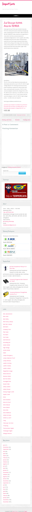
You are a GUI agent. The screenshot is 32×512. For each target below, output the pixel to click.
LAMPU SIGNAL (7, 366)
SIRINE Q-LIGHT (7, 418)
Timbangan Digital (7, 431)
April (4, 453)
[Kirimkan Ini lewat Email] (4, 110)
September (6, 449)
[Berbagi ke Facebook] (9, 110)
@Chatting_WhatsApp (8, 221)
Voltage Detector (7, 433)
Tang (4, 420)
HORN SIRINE (6, 350)
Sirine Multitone (7, 412)
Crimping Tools (7, 329)
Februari (5, 457)
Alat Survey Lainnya (8, 321)
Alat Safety (6, 319)
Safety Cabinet (6, 386)
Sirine (4, 397)
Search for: (6, 170)
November (5, 472)
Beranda (17, 120)
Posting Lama (26, 120)
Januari (5, 460)
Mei (4, 451)
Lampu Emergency (8, 355)
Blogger (25, 511)
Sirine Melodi (6, 407)
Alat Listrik (5, 316)
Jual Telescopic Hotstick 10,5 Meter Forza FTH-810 (15, 104)
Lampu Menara (7, 360)
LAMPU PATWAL (7, 363)
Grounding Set (6, 342)
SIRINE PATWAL (7, 415)
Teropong (5, 425)
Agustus (5, 464)
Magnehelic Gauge (7, 371)
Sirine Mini (5, 410)
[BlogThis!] (6, 110)
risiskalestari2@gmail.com (9, 225)
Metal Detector (7, 373)
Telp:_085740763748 (8, 212)
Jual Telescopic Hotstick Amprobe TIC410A (13, 24)
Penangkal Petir (7, 381)
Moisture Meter (7, 376)
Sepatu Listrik (6, 394)
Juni (4, 445)
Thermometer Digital (8, 428)
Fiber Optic (6, 332)
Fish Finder (6, 337)
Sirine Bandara (6, 399)
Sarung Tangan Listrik (8, 392)
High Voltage (6, 347)
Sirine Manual (6, 405)
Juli (4, 485)
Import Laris (8, 4)
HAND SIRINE (6, 345)
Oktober (5, 462)
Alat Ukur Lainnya (7, 324)
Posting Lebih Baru (6, 120)
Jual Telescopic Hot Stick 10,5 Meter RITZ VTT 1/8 (15, 106)
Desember (5, 447)
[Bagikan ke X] (7, 110)
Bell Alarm (5, 327)
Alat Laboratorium (7, 314)
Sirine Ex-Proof (7, 402)
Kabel (4, 353)
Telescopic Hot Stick (21, 115)
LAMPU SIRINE (7, 368)
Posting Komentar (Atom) (14, 167)
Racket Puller (6, 384)
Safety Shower (6, 389)
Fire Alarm (5, 334)
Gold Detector (6, 340)
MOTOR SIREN (7, 379)
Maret (4, 455)
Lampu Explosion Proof (9, 358)
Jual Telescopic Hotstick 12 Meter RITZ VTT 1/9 (14, 108)
